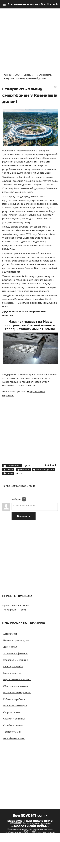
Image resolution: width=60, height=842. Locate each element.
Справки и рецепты (14, 718)
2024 (17, 74)
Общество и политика (15, 685)
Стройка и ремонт (13, 725)
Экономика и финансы (15, 653)
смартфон (25, 469)
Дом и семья (10, 646)
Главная (7, 74)
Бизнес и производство (16, 640)
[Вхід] (24, 499)
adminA (9, 469)
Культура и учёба (13, 666)
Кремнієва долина (45, 469)
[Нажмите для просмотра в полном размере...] (30, 334)
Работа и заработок (14, 699)
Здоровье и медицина (15, 659)
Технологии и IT (13, 465)
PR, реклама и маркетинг (17, 692)
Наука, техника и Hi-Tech (17, 679)
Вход (23, 609)
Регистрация (10, 609)
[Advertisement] (30, 38)
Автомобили (10, 633)
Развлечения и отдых (15, 705)
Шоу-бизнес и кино (14, 738)
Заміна (9, 473)
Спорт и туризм (11, 712)
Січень (27, 74)
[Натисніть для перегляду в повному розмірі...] (30, 110)
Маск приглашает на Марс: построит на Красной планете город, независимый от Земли (30, 325)
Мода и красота (12, 672)
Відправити (23, 516)
